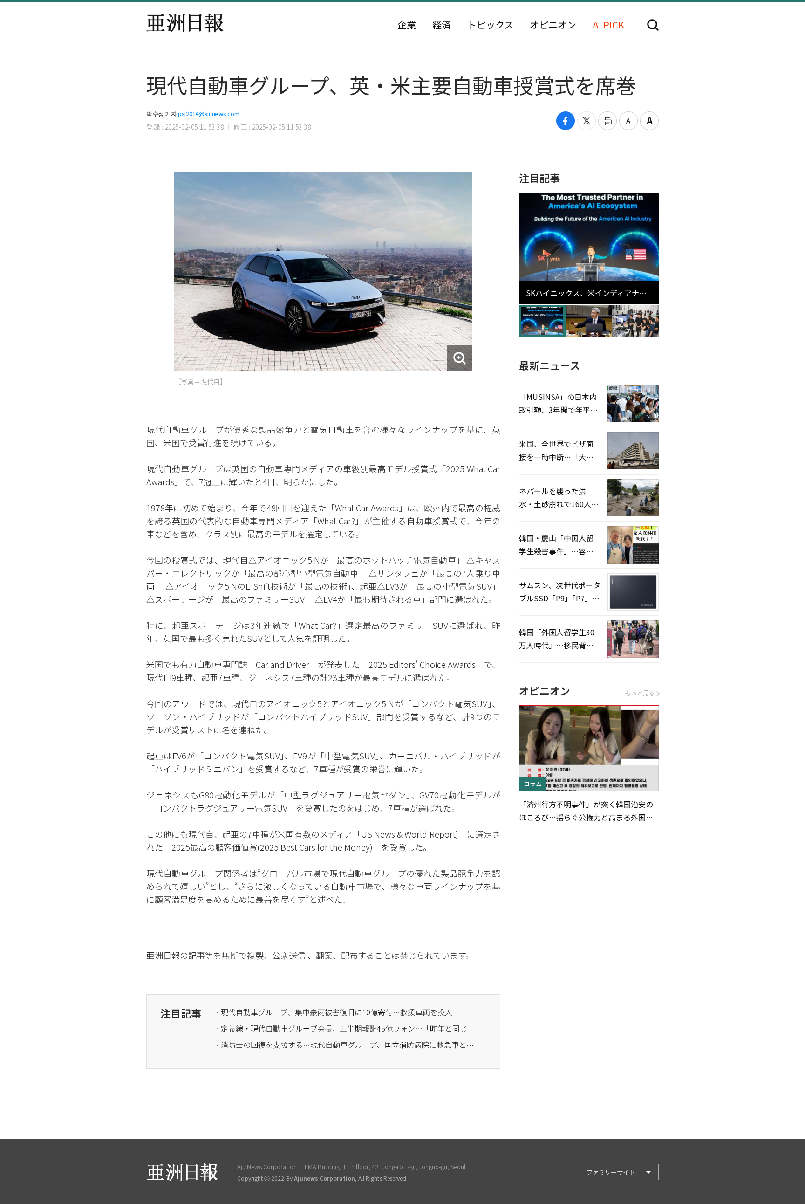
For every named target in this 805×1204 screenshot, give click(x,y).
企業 (406, 24)
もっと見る (640, 693)
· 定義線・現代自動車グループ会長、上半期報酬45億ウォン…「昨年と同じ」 (345, 1028)
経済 (441, 24)
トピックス (490, 24)
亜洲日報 (185, 23)
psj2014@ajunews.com (208, 113)
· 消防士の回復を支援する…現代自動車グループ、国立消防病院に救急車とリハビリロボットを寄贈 (345, 1044)
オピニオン (553, 24)
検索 (653, 25)
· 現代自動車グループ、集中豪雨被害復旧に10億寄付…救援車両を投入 (333, 1012)
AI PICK (608, 24)
